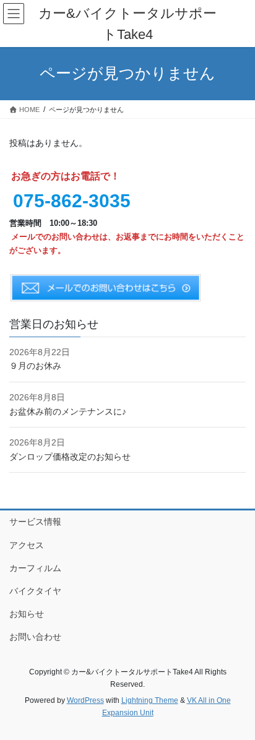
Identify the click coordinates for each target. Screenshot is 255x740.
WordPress (85, 700)
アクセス (26, 545)
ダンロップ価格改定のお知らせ (70, 457)
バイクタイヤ (35, 591)
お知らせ (26, 614)
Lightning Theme (149, 700)
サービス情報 (35, 522)
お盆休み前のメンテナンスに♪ (67, 411)
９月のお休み (35, 366)
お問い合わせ (35, 637)
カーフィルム (35, 568)
